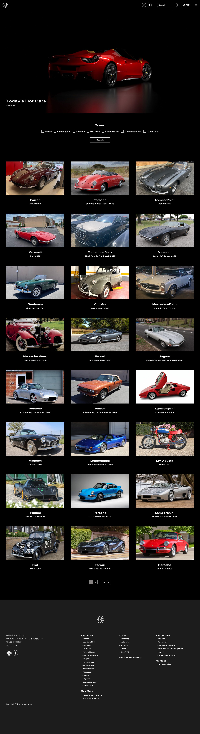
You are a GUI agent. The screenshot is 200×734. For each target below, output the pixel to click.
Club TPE (125, 652)
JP (184, 5)
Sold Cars (87, 691)
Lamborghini (89, 642)
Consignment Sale (166, 655)
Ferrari (86, 639)
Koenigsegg (88, 662)
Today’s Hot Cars (91, 695)
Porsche (87, 649)
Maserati (87, 672)
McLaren (87, 645)
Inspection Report (166, 645)
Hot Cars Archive (91, 699)
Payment (162, 642)
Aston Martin (89, 652)
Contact (161, 660)
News (123, 649)
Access (124, 645)
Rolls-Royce (89, 665)
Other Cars (88, 685)
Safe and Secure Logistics (170, 649)
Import (161, 652)
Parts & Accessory (130, 657)
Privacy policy (164, 664)
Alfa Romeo (88, 669)
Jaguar (86, 679)
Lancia (86, 675)
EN (189, 5)
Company (125, 639)
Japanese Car (89, 682)
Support (162, 639)
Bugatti (86, 659)
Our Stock (87, 635)
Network (125, 642)
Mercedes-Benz (90, 655)
